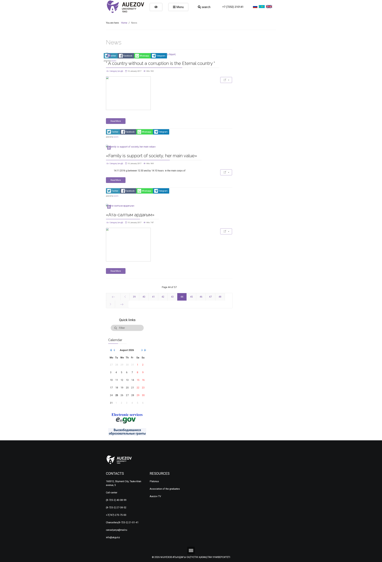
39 (134, 296)
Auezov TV (155, 496)
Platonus (154, 481)
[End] (121, 304)
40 (144, 296)
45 (191, 296)
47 (210, 296)
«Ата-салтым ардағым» (130, 214)
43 (172, 296)
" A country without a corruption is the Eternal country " (160, 63)
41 (153, 296)
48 (220, 296)
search (205, 7)
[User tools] (226, 80)
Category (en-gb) (116, 71)
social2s (115, 137)
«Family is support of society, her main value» (151, 155)
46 (201, 296)
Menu (180, 7)
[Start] (113, 297)
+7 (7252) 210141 (233, 7)
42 (163, 296)
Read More (116, 121)
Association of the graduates (165, 488)
